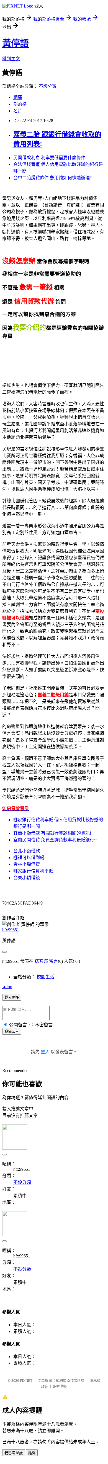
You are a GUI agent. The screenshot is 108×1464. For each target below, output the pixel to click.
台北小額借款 (26, 851)
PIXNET (26, 1380)
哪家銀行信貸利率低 (33, 871)
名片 (17, 110)
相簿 (17, 97)
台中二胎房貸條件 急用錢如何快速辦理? (52, 177)
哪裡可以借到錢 (28, 857)
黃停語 (15, 43)
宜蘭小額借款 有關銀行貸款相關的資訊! (52, 833)
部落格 (20, 104)
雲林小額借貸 (26, 864)
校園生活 (45, 977)
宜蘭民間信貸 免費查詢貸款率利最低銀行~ (55, 839)
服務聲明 (60, 1386)
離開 (31, 1453)
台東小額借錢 (26, 877)
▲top (7, 986)
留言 (53, 961)
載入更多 (11, 997)
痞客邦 (41, 961)
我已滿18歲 (13, 1453)
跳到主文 (11, 58)
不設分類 (47, 86)
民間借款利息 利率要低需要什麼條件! (50, 157)
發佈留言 (11, 1031)
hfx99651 (10, 929)
